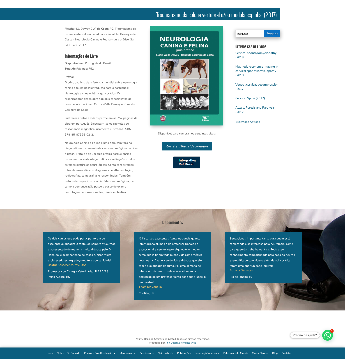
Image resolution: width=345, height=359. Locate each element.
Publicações (184, 353)
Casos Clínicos (260, 353)
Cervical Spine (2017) (250, 98)
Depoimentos (146, 353)
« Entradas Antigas (247, 122)
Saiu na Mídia (165, 353)
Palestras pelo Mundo (235, 353)
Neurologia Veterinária (207, 353)
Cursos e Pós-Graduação (98, 353)
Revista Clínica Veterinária (186, 146)
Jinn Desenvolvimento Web (181, 342)
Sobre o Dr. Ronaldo (68, 353)
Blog (275, 353)
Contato (286, 353)
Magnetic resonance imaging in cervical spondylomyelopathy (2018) (256, 71)
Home (50, 353)
